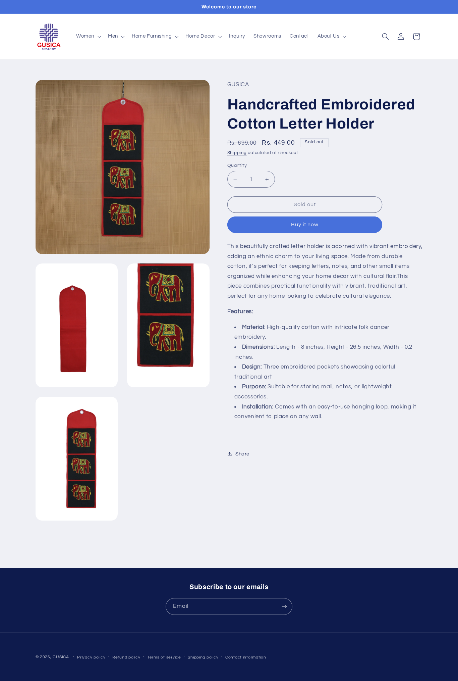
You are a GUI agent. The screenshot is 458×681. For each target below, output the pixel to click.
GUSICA (61, 657)
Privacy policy (91, 657)
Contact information (245, 657)
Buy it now (305, 224)
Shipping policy (203, 657)
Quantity (237, 165)
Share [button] (242, 453)
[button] (88, 36)
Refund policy (126, 657)
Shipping (237, 153)
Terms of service (164, 657)
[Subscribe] (284, 606)
